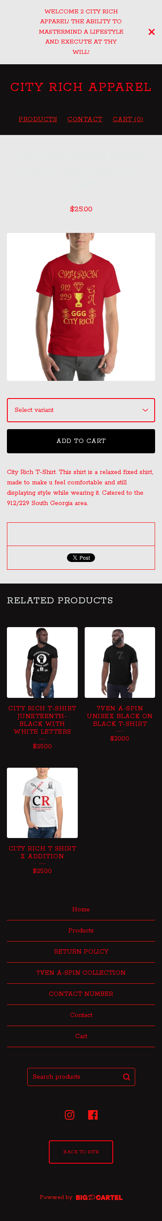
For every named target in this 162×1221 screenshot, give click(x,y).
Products (38, 119)
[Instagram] (69, 1115)
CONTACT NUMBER (81, 994)
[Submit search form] (126, 1077)
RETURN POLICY (81, 952)
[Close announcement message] (152, 32)
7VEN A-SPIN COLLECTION (81, 973)
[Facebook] (93, 1115)
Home (81, 909)
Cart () (128, 119)
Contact (84, 119)
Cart (81, 1036)
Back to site (81, 1152)
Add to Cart (81, 441)
